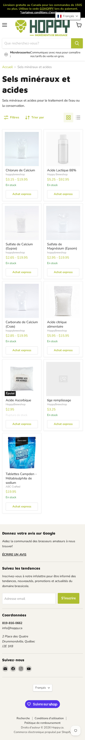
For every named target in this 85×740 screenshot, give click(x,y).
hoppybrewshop (15, 174)
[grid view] (68, 117)
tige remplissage (59, 400)
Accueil (7, 67)
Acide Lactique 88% (61, 170)
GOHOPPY (47, 9)
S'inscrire (68, 598)
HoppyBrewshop (57, 330)
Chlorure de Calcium (20, 170)
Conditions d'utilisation (49, 718)
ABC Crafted (13, 486)
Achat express (21, 194)
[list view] (78, 117)
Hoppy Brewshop (57, 174)
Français (40, 688)
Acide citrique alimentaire (57, 324)
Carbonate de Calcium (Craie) (22, 324)
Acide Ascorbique (18, 400)
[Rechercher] (77, 43)
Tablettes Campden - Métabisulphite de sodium (21, 478)
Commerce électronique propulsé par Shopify (42, 732)
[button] (67, 16)
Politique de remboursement (42, 723)
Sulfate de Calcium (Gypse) (19, 246)
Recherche (23, 718)
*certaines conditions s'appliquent (42, 12)
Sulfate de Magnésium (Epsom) (62, 246)
